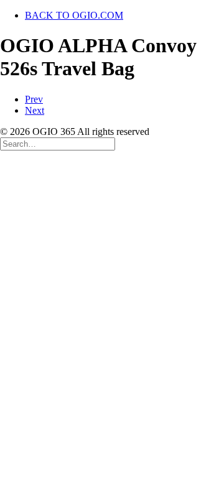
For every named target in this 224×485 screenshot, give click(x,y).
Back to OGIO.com (74, 15)
